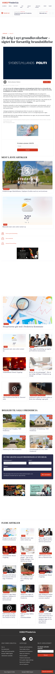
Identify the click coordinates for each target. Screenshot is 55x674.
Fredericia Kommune (25, 658)
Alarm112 (4, 6)
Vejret (50, 6)
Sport (45, 6)
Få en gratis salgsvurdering (26, 660)
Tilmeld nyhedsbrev (47, 671)
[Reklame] (27, 130)
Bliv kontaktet (46, 475)
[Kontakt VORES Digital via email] (31, 639)
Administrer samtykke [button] (6, 655)
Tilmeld (27, 150)
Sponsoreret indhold (25, 662)
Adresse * (6, 466)
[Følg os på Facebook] (24, 639)
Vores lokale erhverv (25, 649)
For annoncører (5, 649)
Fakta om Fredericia (25, 653)
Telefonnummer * (8, 460)
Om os (3, 647)
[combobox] (4, 469)
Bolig (10, 6)
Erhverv (16, 6)
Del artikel (46, 82)
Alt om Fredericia (24, 664)
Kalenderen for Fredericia (26, 651)
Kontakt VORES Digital (7, 653)
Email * (30, 460)
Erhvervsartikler (24, 655)
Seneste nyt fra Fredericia (26, 647)
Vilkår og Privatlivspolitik (7, 651)
